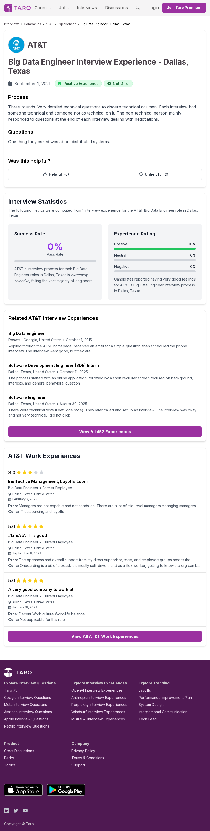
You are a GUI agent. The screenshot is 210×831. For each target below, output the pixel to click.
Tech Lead (148, 719)
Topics (10, 765)
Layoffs (145, 690)
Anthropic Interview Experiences (98, 697)
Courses (43, 7)
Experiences (67, 24)
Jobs (64, 7)
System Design (151, 704)
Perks (9, 758)
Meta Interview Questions (25, 704)
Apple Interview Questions (26, 719)
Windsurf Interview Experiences (98, 712)
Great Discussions (19, 751)
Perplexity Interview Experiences (99, 704)
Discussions (116, 7)
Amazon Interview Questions (28, 712)
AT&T (49, 24)
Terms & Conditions (87, 758)
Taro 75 (10, 690)
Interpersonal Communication (163, 712)
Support (78, 765)
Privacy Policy (83, 751)
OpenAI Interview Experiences (97, 690)
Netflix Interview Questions (26, 726)
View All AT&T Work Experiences (105, 636)
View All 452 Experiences (105, 431)
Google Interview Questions (27, 697)
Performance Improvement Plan (165, 697)
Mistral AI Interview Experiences (98, 719)
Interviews (87, 7)
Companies (32, 24)
